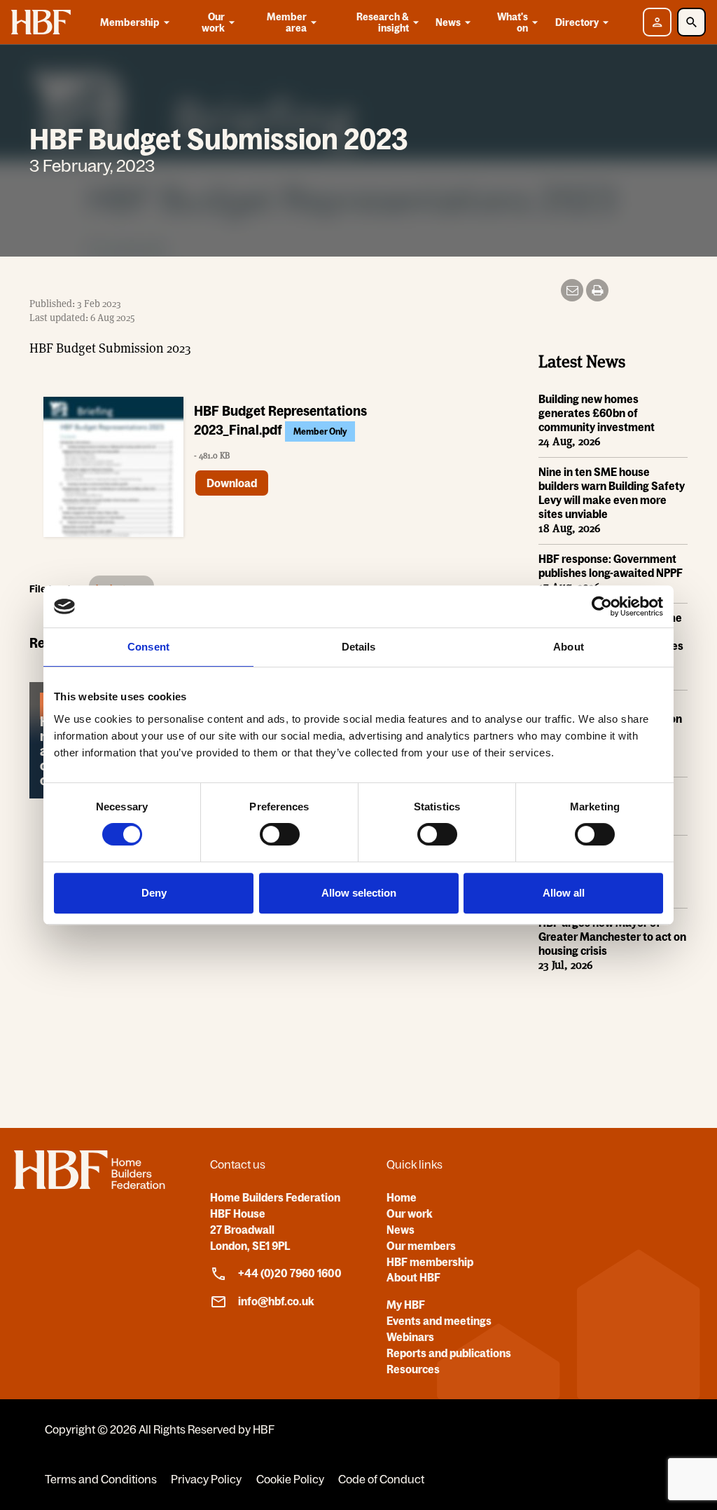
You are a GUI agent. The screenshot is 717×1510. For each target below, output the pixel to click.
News (448, 22)
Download (232, 483)
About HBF (413, 1277)
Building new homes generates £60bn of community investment (596, 413)
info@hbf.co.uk (276, 1301)
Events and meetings (439, 1321)
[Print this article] (597, 290)
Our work (213, 22)
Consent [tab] (148, 647)
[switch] (280, 834)
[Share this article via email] (572, 290)
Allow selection (358, 893)
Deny (154, 893)
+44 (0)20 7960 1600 (290, 1273)
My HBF (406, 1305)
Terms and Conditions (101, 1479)
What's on (512, 22)
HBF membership (430, 1262)
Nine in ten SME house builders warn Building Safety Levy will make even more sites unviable (611, 493)
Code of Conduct (381, 1479)
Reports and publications (449, 1353)
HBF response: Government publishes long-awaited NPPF (610, 566)
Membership (130, 22)
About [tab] (568, 647)
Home (402, 1197)
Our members (421, 1246)
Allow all (564, 893)
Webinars (410, 1337)
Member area (287, 22)
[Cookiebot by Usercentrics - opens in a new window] (602, 606)
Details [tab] (359, 647)
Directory (577, 22)
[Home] (89, 1185)
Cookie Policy (290, 1479)
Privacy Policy (206, 1479)
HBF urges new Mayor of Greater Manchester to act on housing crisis (612, 937)
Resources (413, 1369)
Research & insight (382, 22)
